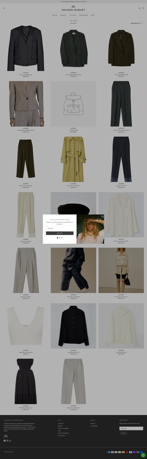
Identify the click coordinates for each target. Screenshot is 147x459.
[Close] (102, 216)
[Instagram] (59, 237)
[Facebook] (57, 237)
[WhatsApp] (61, 237)
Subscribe (60, 233)
